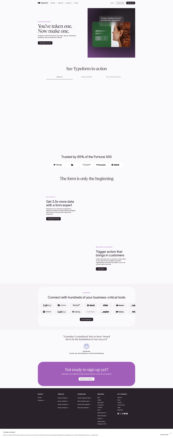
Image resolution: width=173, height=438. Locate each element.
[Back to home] (43, 3)
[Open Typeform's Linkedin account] (127, 413)
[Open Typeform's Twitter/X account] (120, 413)
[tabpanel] (86, 113)
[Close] (170, 433)
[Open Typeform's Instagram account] (122, 413)
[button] (54, 3)
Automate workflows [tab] (86, 76)
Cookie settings (164, 434)
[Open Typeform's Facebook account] (118, 413)
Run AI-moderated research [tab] (113, 76)
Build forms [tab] (59, 76)
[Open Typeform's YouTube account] (125, 413)
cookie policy (94, 435)
